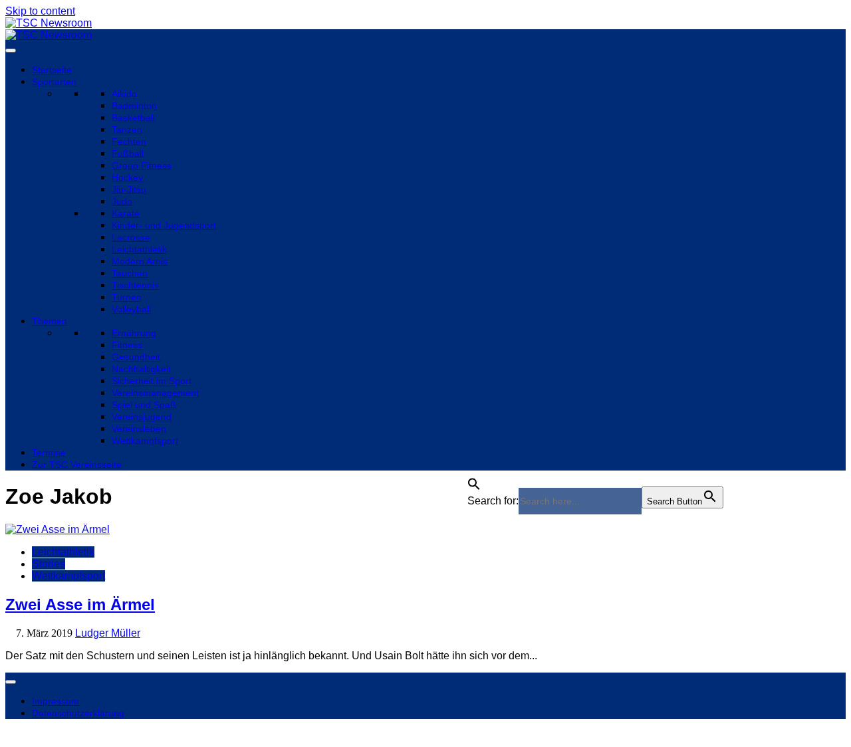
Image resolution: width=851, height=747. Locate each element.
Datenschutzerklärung (78, 713)
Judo (122, 201)
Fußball (128, 153)
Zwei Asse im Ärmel (80, 604)
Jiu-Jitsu (129, 189)
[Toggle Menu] (10, 51)
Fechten (129, 141)
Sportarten (54, 81)
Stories (48, 564)
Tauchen (130, 273)
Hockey (127, 177)
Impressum (55, 701)
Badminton (134, 105)
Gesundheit (136, 357)
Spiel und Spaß (144, 404)
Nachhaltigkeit (141, 369)
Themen (49, 321)
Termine (49, 452)
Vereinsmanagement (155, 392)
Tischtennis (135, 285)
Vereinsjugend (142, 416)
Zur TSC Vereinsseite (77, 464)
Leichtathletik (139, 249)
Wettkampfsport (145, 440)
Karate (126, 213)
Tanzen (127, 129)
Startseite (52, 69)
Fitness (127, 345)
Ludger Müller (107, 633)
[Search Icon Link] (474, 480)
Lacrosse (131, 237)
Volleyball (131, 309)
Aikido (124, 93)
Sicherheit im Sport (151, 380)
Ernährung (134, 333)
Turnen (127, 297)
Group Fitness (142, 165)
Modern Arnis (140, 261)
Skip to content (40, 11)
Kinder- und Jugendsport (164, 225)
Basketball (133, 117)
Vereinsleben (139, 428)
